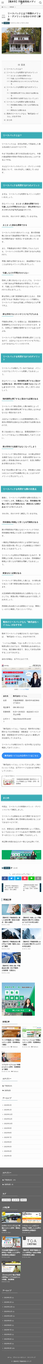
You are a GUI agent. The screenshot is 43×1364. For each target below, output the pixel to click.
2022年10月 (8, 1123)
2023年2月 (8, 1105)
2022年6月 (8, 1142)
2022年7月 (8, 1137)
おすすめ (6, 1200)
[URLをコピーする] (38, 878)
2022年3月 (8, 1156)
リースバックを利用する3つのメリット (22, 72)
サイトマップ (31, 1357)
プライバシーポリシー (19, 1357)
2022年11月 (8, 1119)
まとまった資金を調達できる (21, 76)
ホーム (10, 1357)
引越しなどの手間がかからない (21, 78)
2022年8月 (8, 1133)
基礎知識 (6, 23)
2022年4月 (8, 1151)
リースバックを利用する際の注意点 (21, 102)
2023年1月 (8, 1110)
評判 (23, 1200)
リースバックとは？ (15, 69)
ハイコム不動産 (24, 689)
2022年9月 (8, 1128)
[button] (5, 878)
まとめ (9, 120)
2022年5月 (8, 1147)
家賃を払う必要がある (18, 110)
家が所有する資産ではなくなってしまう (24, 98)
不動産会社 (8, 1086)
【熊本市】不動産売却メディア (21, 3)
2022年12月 (8, 1114)
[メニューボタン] (2, 2)
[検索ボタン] (40, 2)
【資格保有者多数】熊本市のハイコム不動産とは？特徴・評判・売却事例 (27, 781)
